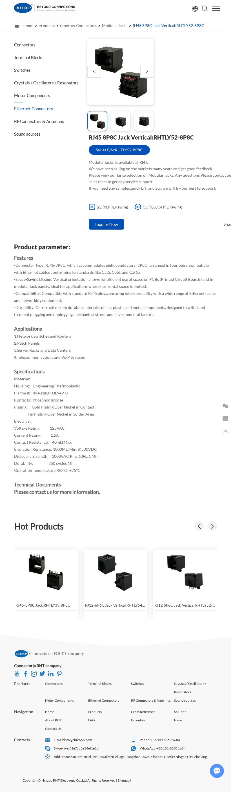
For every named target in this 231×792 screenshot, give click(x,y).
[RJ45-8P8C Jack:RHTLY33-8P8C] (46, 571)
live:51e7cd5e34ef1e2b (81, 748)
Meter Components (59, 700)
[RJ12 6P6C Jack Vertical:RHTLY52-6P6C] (185, 571)
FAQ (91, 720)
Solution (180, 712)
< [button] (94, 71)
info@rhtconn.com (78, 740)
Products (22, 683)
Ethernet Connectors (103, 700)
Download (138, 720)
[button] (212, 526)
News (178, 720)
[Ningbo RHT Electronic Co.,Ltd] (49, 654)
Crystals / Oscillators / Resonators (190, 687)
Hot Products (39, 526)
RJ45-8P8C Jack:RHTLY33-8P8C (42, 605)
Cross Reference (143, 712)
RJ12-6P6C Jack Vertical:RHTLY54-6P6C (114, 605)
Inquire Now (106, 224)
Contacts (22, 739)
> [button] (147, 71)
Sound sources (185, 700)
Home (49, 712)
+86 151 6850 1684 (171, 748)
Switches (137, 683)
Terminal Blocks (100, 683)
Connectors (54, 683)
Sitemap (124, 780)
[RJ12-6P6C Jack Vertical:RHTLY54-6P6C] (115, 571)
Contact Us (53, 728)
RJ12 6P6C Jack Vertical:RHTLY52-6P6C (183, 605)
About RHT (53, 720)
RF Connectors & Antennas (151, 700)
